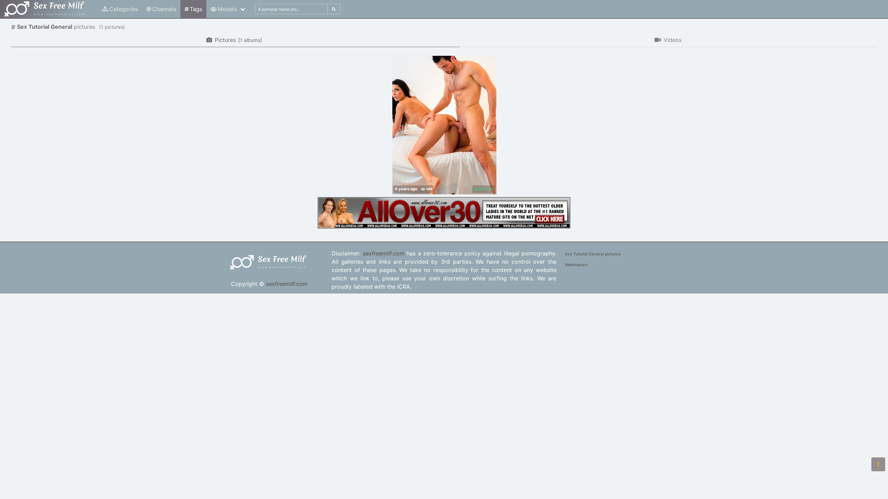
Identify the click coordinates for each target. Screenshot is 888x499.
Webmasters (576, 264)
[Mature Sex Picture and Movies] (444, 226)
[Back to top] (878, 464)
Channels (164, 9)
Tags (196, 9)
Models (227, 9)
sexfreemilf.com (287, 283)
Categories (123, 9)
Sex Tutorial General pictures (593, 253)
